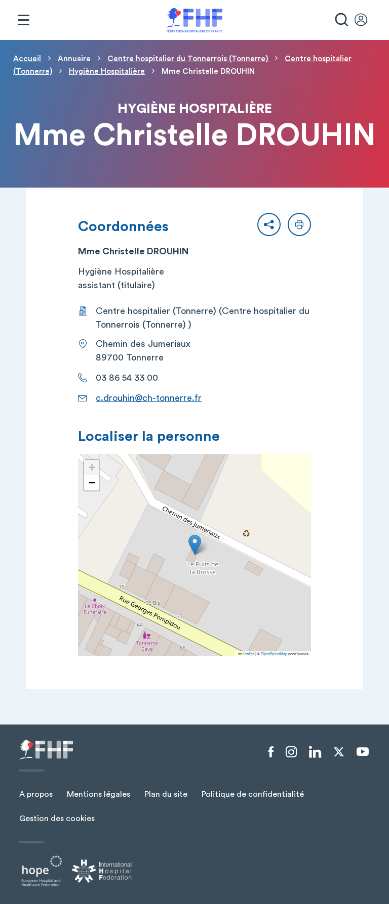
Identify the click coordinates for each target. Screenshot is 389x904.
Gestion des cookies (57, 819)
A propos (36, 794)
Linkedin (315, 752)
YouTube (362, 751)
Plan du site (165, 794)
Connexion (366, 20)
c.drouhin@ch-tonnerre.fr (149, 397)
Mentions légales (98, 794)
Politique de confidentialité (253, 794)
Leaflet (248, 653)
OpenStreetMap (274, 653)
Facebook (271, 752)
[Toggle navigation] (23, 20)
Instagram (291, 752)
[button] (269, 224)
